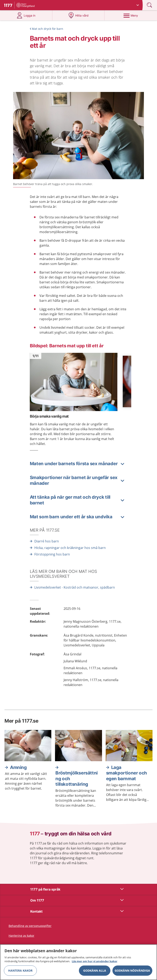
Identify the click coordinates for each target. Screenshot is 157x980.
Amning (18, 767)
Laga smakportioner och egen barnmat (126, 773)
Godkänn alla (94, 970)
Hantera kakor (20, 970)
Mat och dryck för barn (47, 29)
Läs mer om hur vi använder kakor (94, 961)
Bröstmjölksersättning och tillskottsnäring (76, 778)
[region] (78, 962)
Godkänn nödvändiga (132, 970)
